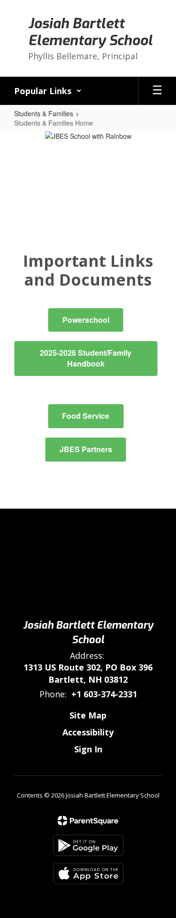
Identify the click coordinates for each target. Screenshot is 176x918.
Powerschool (85, 319)
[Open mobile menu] (157, 91)
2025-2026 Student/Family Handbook (85, 358)
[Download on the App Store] (88, 873)
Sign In (88, 749)
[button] (48, 91)
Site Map (88, 715)
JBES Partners (86, 449)
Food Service (85, 415)
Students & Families (43, 113)
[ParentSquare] (88, 821)
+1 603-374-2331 (104, 694)
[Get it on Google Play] (88, 845)
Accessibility (88, 732)
